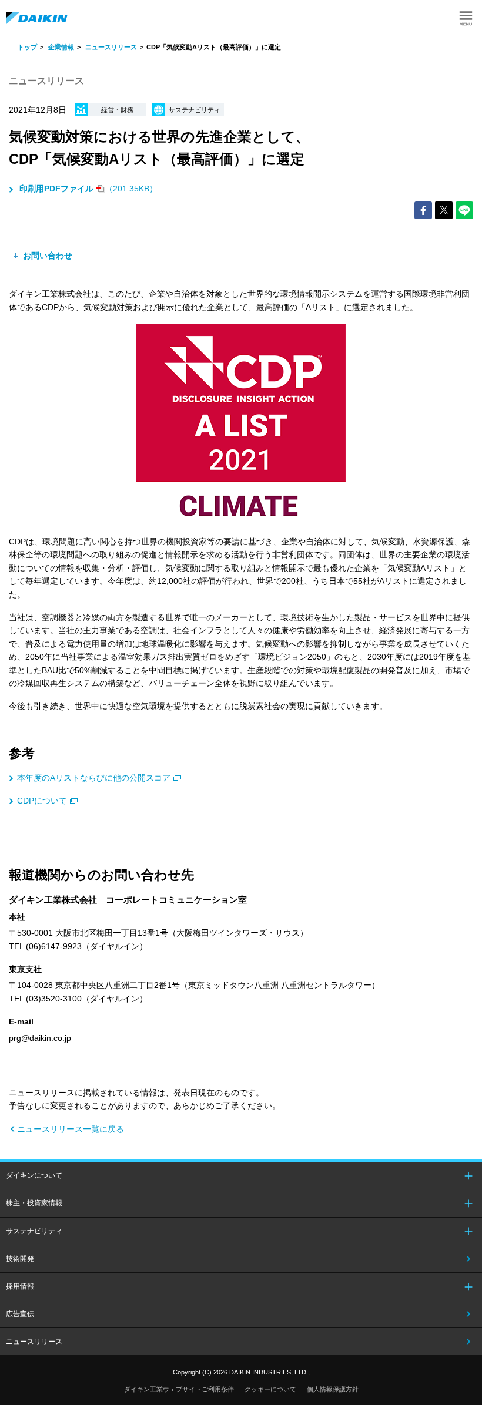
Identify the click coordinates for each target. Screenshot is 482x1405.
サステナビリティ (34, 1231)
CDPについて (42, 800)
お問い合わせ (46, 255)
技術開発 (20, 1259)
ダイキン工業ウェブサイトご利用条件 (179, 1389)
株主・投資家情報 (34, 1203)
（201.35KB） (88, 188)
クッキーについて (270, 1389)
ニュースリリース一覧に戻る (70, 1129)
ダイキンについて (34, 1175)
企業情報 (61, 47)
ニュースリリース (111, 47)
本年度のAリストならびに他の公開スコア (93, 777)
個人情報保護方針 (333, 1389)
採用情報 (20, 1286)
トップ (27, 47)
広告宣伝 (20, 1314)
